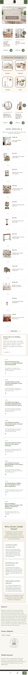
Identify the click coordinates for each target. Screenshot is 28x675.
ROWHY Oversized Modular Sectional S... (17, 286)
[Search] (25, 2)
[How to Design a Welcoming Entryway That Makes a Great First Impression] (14, 509)
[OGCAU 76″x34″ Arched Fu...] (20, 33)
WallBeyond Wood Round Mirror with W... (7, 116)
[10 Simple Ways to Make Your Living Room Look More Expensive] (14, 488)
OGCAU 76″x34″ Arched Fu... (20, 43)
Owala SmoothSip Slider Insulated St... (17, 302)
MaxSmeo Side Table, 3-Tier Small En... (18, 173)
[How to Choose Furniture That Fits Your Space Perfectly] (14, 447)
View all (7, 352)
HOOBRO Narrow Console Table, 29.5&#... (18, 237)
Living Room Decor (7, 39)
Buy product (11, 50)
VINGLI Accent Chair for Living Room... (17, 270)
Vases (20, 89)
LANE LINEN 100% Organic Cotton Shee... (18, 157)
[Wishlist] (10, 673)
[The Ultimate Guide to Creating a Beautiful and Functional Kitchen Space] (14, 407)
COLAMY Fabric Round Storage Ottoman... (17, 189)
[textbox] (14, 635)
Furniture (20, 73)
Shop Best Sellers (12, 17)
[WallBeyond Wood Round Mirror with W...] (8, 105)
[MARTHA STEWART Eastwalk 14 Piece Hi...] (20, 105)
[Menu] (2, 2)
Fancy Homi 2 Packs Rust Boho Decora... (18, 318)
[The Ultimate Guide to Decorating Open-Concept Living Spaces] (14, 427)
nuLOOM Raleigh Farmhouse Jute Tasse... (6, 44)
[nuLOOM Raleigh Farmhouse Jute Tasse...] (8, 33)
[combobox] (14, 635)
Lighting (7, 89)
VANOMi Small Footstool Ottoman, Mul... (17, 253)
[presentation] (4, 33)
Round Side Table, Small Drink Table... (17, 221)
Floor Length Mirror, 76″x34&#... (16, 141)
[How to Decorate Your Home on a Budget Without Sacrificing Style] (14, 366)
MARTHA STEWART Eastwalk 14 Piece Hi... (18, 116)
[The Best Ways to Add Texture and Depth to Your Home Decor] (14, 386)
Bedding (8, 73)
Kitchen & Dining (19, 112)
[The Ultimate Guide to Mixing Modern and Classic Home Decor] (14, 468)
